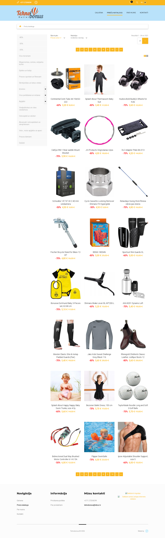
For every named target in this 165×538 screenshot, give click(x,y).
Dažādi (22, 143)
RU (142, 2)
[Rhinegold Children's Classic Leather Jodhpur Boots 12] (133, 335)
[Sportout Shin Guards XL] (133, 232)
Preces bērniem (25, 137)
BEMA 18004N (99, 252)
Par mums (21, 509)
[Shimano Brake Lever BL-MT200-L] (99, 284)
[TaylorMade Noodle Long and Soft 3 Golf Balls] (133, 386)
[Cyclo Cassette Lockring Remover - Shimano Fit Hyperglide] (99, 181)
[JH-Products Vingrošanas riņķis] (99, 130)
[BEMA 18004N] (99, 232)
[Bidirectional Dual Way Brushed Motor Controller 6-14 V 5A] (66, 437)
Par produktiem (57, 505)
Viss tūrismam (25, 56)
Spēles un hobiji (25, 70)
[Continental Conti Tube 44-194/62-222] (66, 79)
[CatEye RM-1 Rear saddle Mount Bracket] (66, 130)
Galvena (20, 501)
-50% (21, 44)
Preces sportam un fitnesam (30, 77)
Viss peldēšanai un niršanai (29, 95)
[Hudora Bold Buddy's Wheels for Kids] (133, 79)
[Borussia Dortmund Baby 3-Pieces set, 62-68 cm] (66, 284)
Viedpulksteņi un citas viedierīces (27, 109)
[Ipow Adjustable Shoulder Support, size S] (133, 437)
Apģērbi (22, 101)
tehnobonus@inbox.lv (92, 505)
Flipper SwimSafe (99, 456)
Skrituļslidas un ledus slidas (30, 83)
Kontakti (20, 514)
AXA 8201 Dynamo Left (133, 303)
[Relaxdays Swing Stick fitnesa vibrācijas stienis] (133, 181)
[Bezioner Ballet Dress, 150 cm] (99, 386)
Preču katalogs (23, 505)
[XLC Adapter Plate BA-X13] (133, 130)
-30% (21, 50)
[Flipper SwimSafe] (99, 437)
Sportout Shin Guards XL (133, 252)
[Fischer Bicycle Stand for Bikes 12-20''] (66, 232)
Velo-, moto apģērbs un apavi (30, 131)
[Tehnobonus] (30, 12)
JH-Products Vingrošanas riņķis (99, 150)
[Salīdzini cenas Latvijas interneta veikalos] (133, 498)
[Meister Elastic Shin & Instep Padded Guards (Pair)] (66, 335)
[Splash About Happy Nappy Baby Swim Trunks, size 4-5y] (66, 386)
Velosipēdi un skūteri (27, 116)
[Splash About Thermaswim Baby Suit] (99, 79)
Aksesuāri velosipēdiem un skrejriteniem (29, 123)
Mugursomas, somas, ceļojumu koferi (31, 63)
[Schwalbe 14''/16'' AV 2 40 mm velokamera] (66, 181)
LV (145, 2)
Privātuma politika (58, 501)
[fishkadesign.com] (146, 531)
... (90, 50)
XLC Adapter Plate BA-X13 (133, 150)
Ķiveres (22, 89)
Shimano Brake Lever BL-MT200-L (99, 303)
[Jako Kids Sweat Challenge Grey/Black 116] (99, 335)
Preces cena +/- (56, 38)
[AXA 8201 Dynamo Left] (133, 284)
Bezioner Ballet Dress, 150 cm (99, 405)
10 (112, 50)
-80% (21, 37)
